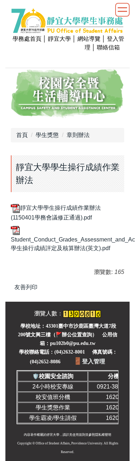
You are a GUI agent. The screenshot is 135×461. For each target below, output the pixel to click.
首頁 (22, 135)
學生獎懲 (47, 135)
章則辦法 (78, 135)
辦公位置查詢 (77, 334)
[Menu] (122, 10)
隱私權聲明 (103, 434)
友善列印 (25, 287)
